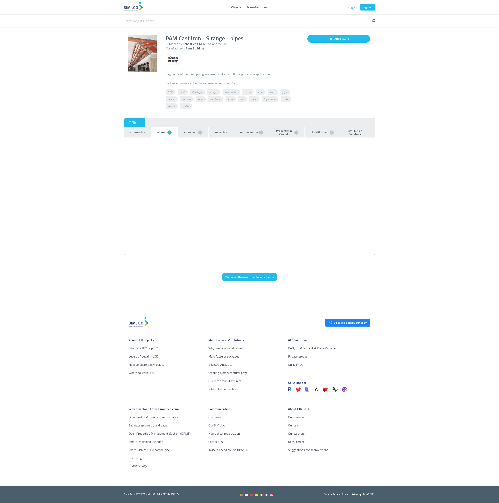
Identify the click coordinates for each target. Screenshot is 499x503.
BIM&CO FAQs (138, 466)
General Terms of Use (336, 494)
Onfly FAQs (295, 364)
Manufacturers (257, 7)
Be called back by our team (350, 323)
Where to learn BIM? (142, 372)
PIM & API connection (222, 389)
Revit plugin (136, 458)
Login (351, 7)
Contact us (215, 441)
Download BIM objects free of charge (153, 417)
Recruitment (296, 441)
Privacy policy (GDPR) (363, 494)
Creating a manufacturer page (228, 372)
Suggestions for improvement (308, 450)
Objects (236, 7)
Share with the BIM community (149, 450)
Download (338, 39)
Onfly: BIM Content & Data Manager (312, 348)
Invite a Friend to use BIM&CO (228, 450)
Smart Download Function (146, 441)
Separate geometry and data (148, 425)
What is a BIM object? (143, 348)
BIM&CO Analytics (220, 364)
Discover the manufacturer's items (249, 277)
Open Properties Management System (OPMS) (159, 433)
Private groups (298, 356)
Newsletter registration (224, 433)
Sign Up (367, 7)
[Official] (134, 122)
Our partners (296, 433)
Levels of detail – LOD (143, 356)
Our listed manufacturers (224, 381)
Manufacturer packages (223, 356)
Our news (214, 417)
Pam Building (195, 48)
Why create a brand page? (225, 348)
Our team (294, 425)
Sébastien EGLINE (195, 43)
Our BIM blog (217, 425)
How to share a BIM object (146, 364)
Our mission (296, 417)
